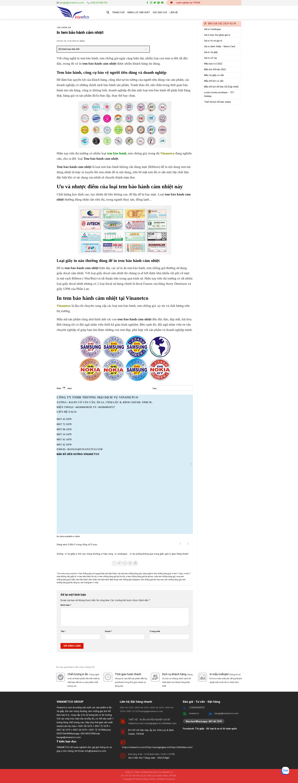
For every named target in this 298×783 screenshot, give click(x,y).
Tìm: (154, 388)
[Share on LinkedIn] (135, 563)
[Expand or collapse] (146, 49)
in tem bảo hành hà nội (87, 576)
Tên (63, 631)
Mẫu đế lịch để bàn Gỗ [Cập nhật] (221, 86)
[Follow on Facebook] (147, 2)
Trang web (154, 631)
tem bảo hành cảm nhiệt (86, 580)
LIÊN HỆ (174, 12)
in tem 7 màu (177, 573)
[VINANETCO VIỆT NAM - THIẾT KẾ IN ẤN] (79, 12)
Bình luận (66, 605)
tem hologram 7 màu (89, 583)
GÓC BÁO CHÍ (160, 12)
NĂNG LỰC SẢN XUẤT (138, 12)
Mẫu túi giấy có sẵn (214, 75)
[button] (191, 464)
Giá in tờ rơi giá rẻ (213, 40)
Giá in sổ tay (210, 58)
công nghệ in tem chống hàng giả (156, 573)
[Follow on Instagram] (151, 2)
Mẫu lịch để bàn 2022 (215, 69)
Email (108, 631)
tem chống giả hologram (129, 580)
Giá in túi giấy (211, 52)
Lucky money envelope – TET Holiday (219, 94)
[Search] (108, 12)
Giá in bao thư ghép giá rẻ (217, 35)
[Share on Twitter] (119, 563)
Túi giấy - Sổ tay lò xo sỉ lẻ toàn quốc (216, 728)
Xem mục (64, 388)
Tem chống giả (64, 28)
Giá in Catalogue (212, 29)
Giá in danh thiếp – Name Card (219, 46)
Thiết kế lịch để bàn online (217, 102)
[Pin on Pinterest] (130, 563)
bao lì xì (65, 715)
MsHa (82, 41)
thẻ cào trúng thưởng (76, 711)
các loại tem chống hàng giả (130, 573)
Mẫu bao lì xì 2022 (213, 63)
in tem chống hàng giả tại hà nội (111, 576)
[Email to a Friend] (124, 563)
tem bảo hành (116, 153)
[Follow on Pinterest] (158, 2)
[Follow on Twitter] (155, 2)
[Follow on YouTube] (162, 2)
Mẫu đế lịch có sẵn (214, 81)
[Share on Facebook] (114, 563)
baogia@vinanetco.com (69, 737)
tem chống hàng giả (173, 580)
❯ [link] (188, 543)
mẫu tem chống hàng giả (164, 576)
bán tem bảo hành (109, 573)
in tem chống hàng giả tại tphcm (139, 576)
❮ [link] (180, 543)
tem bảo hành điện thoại (108, 580)
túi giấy (60, 711)
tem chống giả (95, 711)
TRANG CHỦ (118, 12)
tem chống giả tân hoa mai (152, 580)
